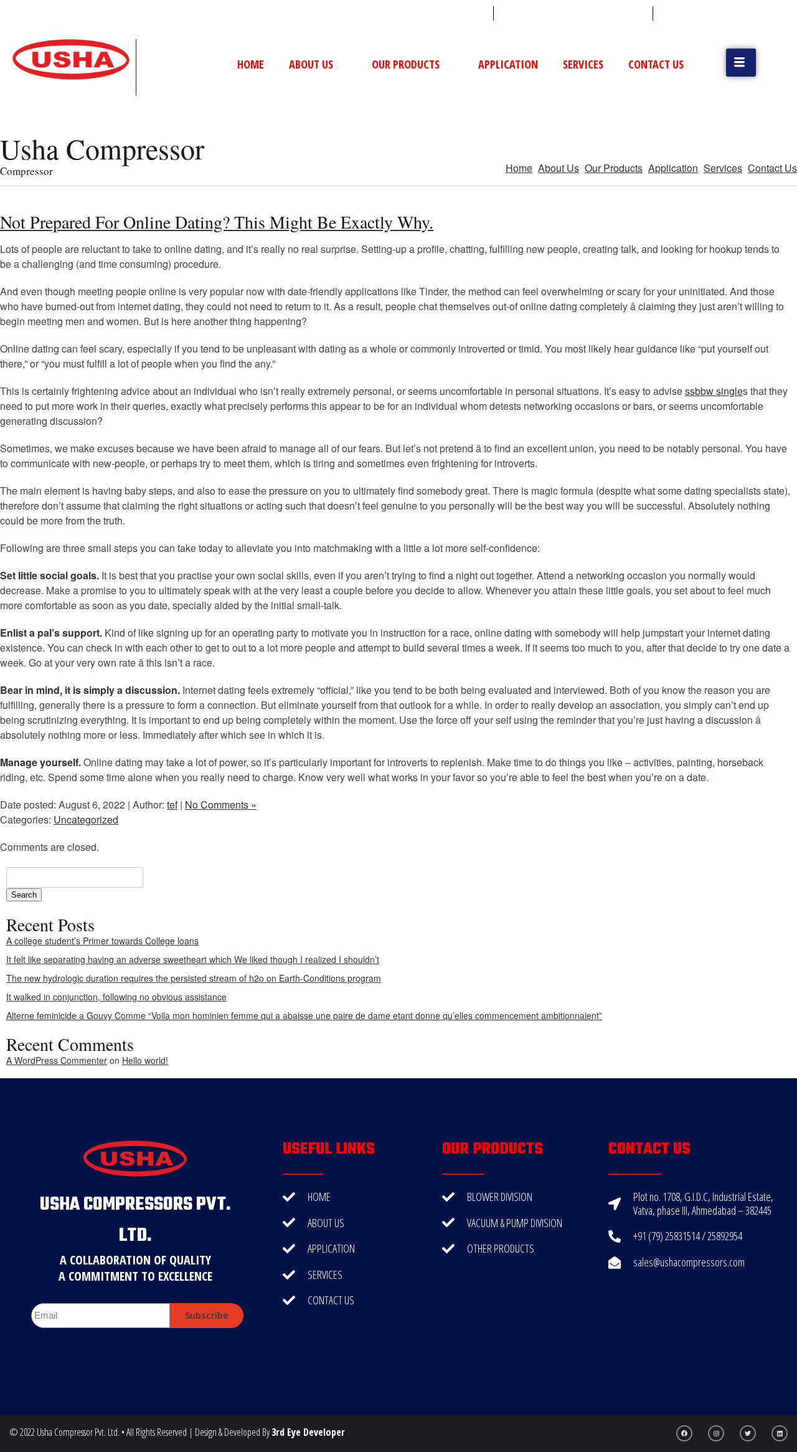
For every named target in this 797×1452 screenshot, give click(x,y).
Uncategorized (86, 819)
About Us (311, 64)
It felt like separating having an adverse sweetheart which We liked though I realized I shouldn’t (192, 959)
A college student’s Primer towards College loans (102, 940)
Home (250, 64)
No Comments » (221, 804)
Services (583, 64)
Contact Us (656, 64)
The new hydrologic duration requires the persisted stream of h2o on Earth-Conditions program (193, 978)
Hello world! (145, 1060)
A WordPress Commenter (56, 1060)
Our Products (406, 64)
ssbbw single (714, 391)
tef (172, 804)
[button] (741, 63)
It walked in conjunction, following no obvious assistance (116, 996)
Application (508, 64)
